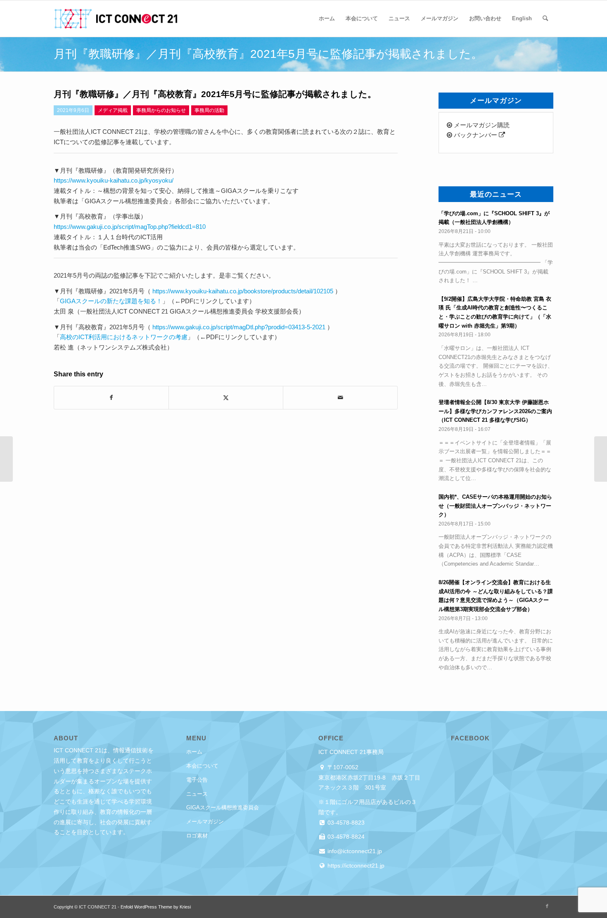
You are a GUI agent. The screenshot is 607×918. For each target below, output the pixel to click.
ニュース (197, 794)
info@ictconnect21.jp (354, 851)
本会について (202, 766)
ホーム (194, 752)
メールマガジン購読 (481, 124)
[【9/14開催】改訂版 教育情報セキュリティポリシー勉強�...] (6, 459)
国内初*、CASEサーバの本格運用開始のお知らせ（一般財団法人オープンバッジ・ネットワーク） (495, 506)
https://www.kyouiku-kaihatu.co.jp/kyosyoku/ (113, 180)
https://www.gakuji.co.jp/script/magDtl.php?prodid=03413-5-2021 (238, 327)
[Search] (545, 18)
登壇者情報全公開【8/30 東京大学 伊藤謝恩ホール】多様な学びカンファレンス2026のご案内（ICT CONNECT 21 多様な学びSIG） (495, 411)
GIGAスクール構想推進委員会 (222, 807)
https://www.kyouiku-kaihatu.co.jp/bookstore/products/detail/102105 (242, 291)
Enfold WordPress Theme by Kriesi (156, 906)
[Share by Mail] (340, 397)
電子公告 (197, 780)
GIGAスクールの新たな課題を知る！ (111, 300)
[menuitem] (326, 18)
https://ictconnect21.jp (355, 865)
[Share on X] (226, 397)
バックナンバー (475, 134)
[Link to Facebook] (547, 906)
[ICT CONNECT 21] (116, 18)
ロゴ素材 (197, 835)
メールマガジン (205, 821)
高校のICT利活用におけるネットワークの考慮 (123, 336)
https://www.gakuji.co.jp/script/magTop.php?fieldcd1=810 (130, 226)
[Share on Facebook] (111, 397)
